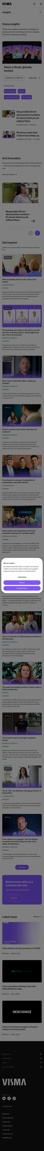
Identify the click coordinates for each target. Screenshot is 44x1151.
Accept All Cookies (22, 588)
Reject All (22, 582)
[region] (22, 575)
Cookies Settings (22, 577)
